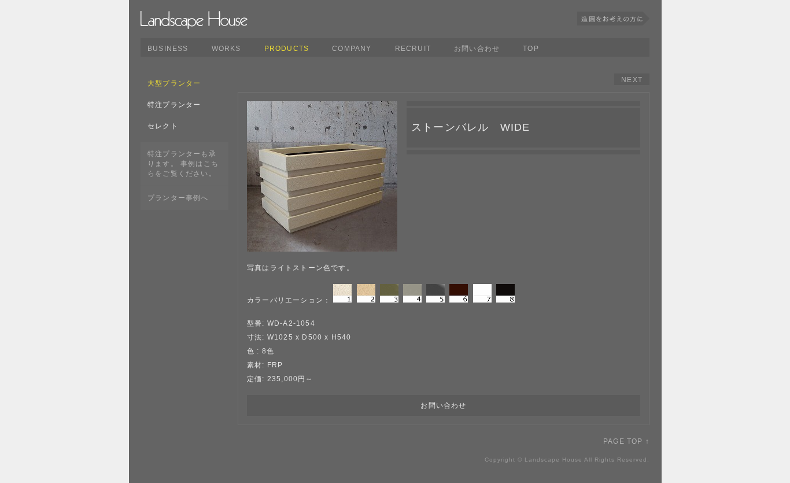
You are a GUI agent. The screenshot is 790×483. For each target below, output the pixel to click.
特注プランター (174, 105)
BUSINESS (168, 49)
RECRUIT (413, 49)
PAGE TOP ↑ (626, 441)
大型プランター (174, 83)
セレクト (162, 126)
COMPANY (351, 49)
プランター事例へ (178, 198)
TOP (531, 49)
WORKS (226, 49)
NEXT (632, 80)
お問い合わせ (477, 49)
